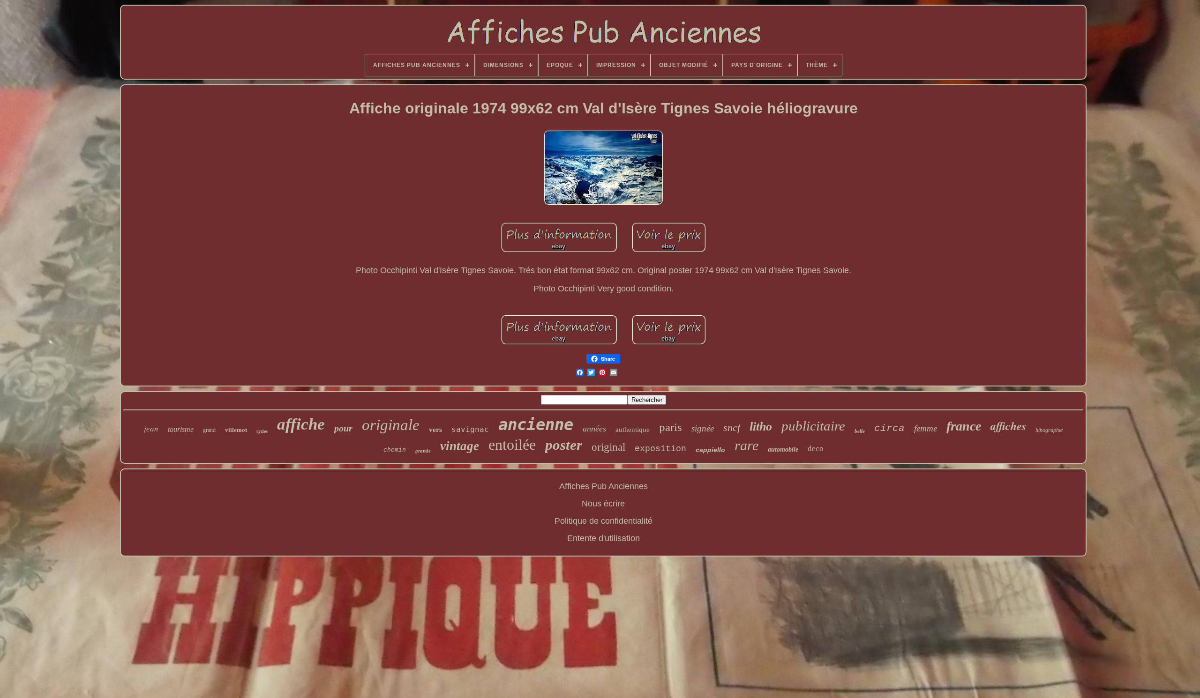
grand (209, 430)
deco (816, 448)
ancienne (535, 424)
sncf (731, 427)
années (594, 428)
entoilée (512, 444)
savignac (470, 429)
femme (925, 428)
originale (391, 424)
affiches (1008, 426)
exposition (660, 448)
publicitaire (813, 425)
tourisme (181, 429)
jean (151, 428)
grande (423, 450)
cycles (262, 431)
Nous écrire (603, 503)
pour (343, 428)
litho (761, 426)
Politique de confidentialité (603, 521)
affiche (301, 424)
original (608, 447)
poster (563, 445)
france (963, 426)
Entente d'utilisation (603, 538)
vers (435, 429)
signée (702, 428)
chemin (394, 449)
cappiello (710, 449)
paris (670, 427)
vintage (459, 446)
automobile (783, 449)
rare (746, 445)
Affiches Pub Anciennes (603, 486)
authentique (632, 429)
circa (889, 428)
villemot (236, 429)
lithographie (1049, 430)
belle (860, 431)
